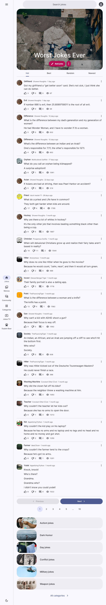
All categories (57, 595)
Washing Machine (32, 381)
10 (80, 509)
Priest (26, 195)
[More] (68, 64)
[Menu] (6, 4)
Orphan (27, 159)
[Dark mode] (6, 600)
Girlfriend (28, 81)
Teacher (27, 402)
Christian (28, 239)
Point (26, 293)
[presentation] (19, 161)
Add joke (59, 64)
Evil (25, 100)
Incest (27, 278)
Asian (26, 179)
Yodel (26, 465)
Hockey (27, 215)
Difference (28, 116)
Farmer (27, 445)
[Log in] (101, 4)
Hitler (26, 258)
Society (27, 334)
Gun (25, 313)
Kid (25, 422)
